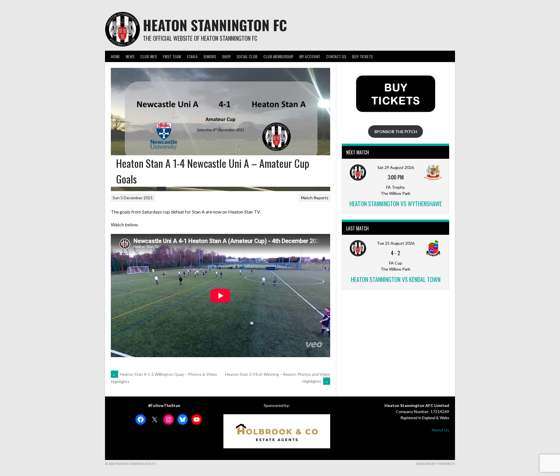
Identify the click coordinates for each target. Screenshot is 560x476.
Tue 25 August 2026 (395, 243)
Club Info (148, 56)
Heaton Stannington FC (215, 25)
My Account (309, 56)
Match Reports (314, 197)
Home (115, 56)
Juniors (209, 56)
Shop (226, 56)
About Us (440, 429)
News (130, 56)
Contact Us (336, 56)
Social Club (247, 56)
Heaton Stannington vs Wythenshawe (395, 203)
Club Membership (278, 56)
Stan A (192, 56)
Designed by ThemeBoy (435, 464)
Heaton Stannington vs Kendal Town (395, 279)
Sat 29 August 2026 (395, 167)
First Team (172, 56)
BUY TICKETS (362, 56)
